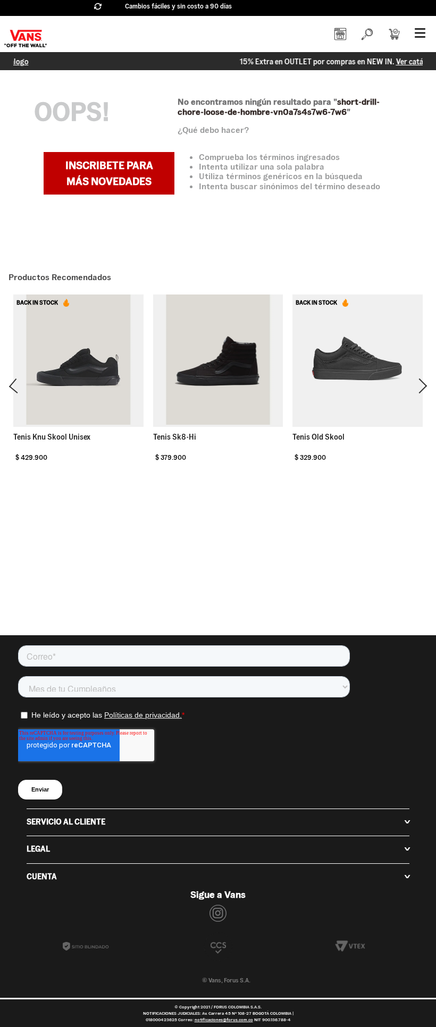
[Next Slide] (419, 385)
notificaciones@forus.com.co (224, 1019)
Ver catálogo (296, 61)
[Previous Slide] (16, 385)
